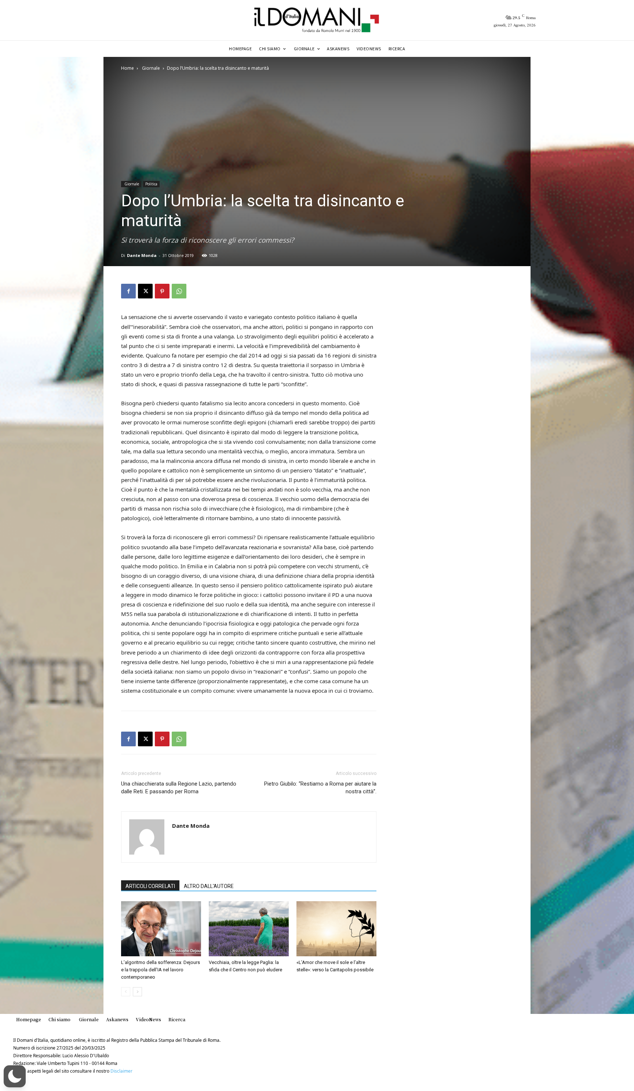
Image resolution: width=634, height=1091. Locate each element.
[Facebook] (128, 291)
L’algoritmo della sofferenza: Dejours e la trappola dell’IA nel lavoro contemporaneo (160, 970)
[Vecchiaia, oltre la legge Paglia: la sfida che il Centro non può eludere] (249, 928)
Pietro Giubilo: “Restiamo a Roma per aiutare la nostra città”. (320, 787)
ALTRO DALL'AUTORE (209, 886)
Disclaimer (121, 1071)
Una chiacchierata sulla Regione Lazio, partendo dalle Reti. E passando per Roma (178, 787)
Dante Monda (142, 255)
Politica (151, 183)
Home (127, 68)
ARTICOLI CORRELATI (150, 886)
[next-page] (137, 991)
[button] (15, 1076)
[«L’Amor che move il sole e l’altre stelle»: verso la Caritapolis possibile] (336, 928)
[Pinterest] (162, 291)
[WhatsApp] (179, 291)
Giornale (150, 68)
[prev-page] (125, 991)
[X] (145, 291)
